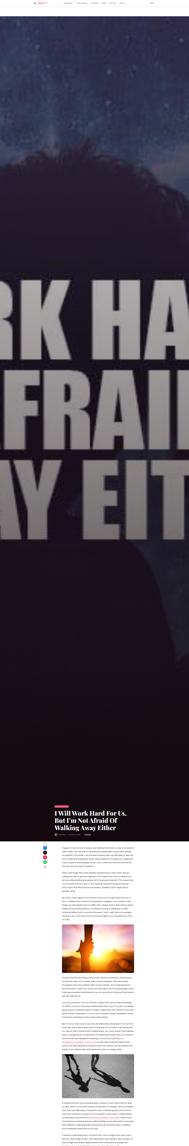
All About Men (68, 3)
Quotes (122, 3)
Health (104, 3)
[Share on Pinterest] (45, 857)
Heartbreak (94, 3)
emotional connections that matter (104, 1117)
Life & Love (112, 3)
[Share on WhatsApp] (45, 862)
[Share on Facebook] (45, 848)
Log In (152, 3)
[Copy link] (45, 867)
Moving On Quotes (62, 806)
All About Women (81, 3)
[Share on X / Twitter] (45, 853)
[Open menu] (35, 3)
